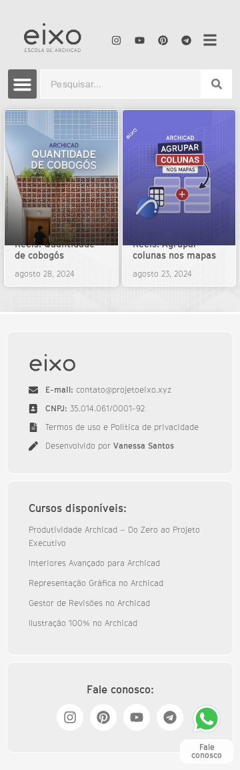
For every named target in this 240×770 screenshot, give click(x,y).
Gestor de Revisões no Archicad (89, 603)
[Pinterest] (163, 40)
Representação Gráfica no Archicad (96, 583)
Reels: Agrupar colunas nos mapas (174, 249)
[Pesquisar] (216, 84)
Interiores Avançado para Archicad (94, 563)
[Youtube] (139, 40)
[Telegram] (186, 40)
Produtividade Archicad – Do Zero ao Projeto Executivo (114, 536)
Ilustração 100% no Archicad (83, 623)
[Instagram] (116, 40)
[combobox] (120, 84)
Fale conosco (206, 751)
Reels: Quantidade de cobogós (55, 249)
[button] (22, 84)
